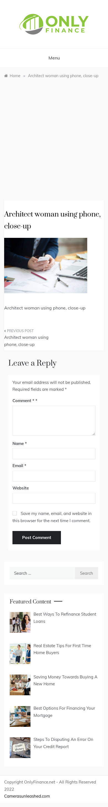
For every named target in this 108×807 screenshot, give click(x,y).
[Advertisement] (54, 135)
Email (19, 465)
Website (20, 488)
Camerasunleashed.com (27, 796)
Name (19, 443)
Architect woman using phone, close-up (26, 341)
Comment (23, 400)
